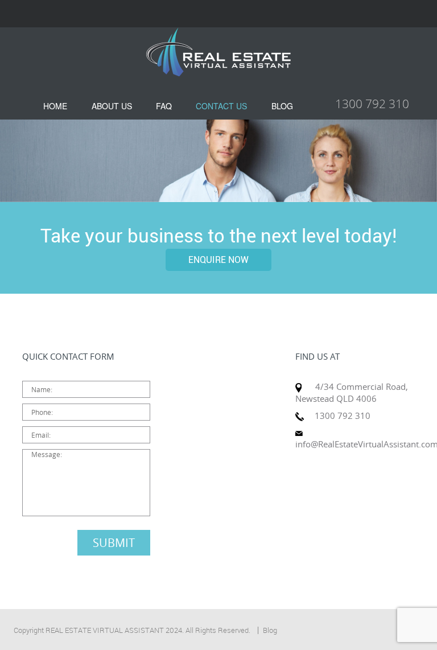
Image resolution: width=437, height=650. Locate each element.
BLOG (282, 106)
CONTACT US (221, 106)
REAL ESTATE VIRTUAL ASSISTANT (105, 630)
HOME (55, 106)
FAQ (164, 106)
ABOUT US (112, 106)
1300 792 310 (372, 104)
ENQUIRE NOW (218, 259)
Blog (270, 630)
